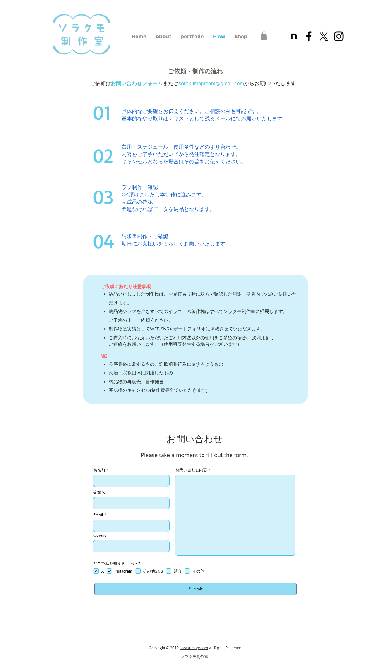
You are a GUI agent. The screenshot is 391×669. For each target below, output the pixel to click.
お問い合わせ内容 (191, 470)
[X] (323, 36)
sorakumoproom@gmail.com (211, 83)
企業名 (99, 492)
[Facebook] (308, 36)
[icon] (293, 36)
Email (98, 515)
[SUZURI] (264, 35)
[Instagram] (338, 36)
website (100, 535)
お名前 (99, 470)
